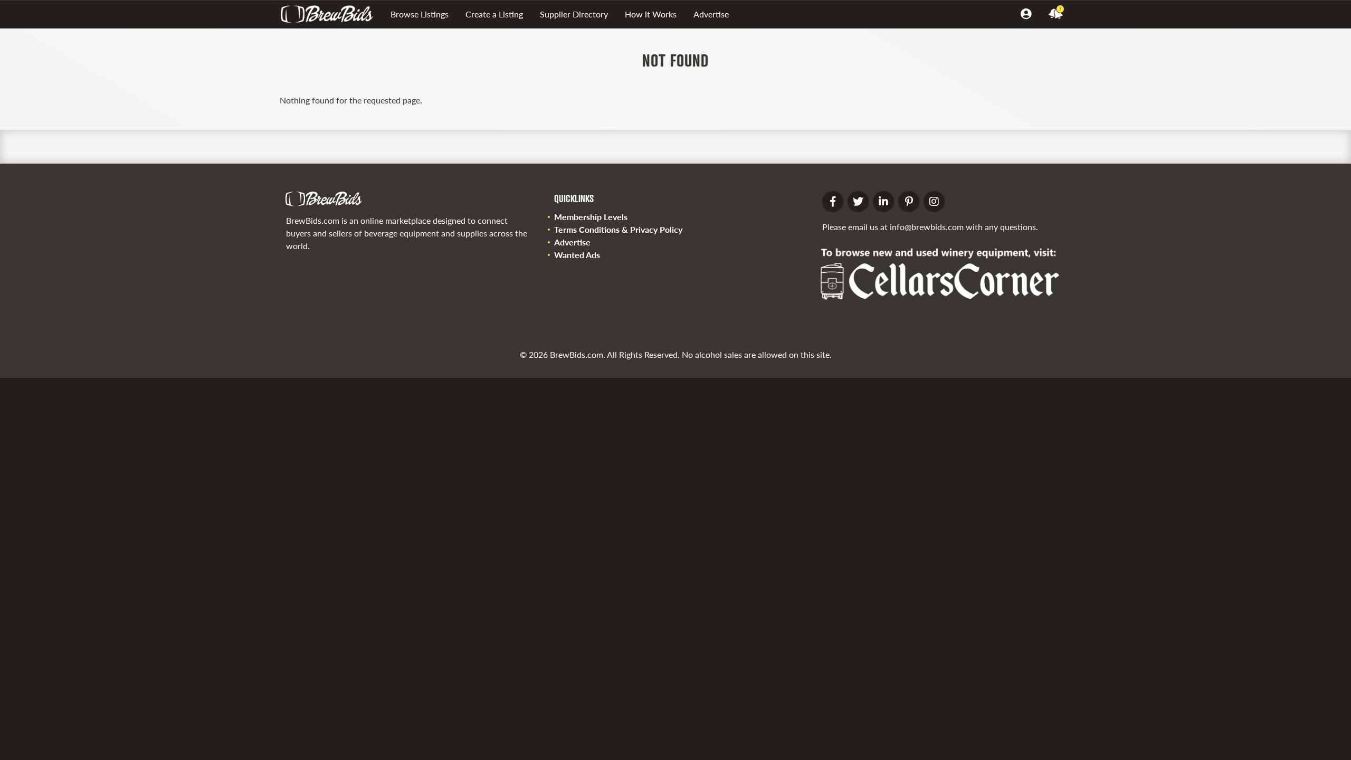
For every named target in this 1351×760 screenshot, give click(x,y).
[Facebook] (832, 201)
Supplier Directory (574, 14)
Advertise (711, 14)
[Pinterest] (908, 201)
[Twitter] (858, 201)
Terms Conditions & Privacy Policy (618, 229)
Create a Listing (494, 14)
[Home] (331, 14)
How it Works (651, 14)
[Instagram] (934, 201)
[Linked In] (883, 201)
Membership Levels (590, 217)
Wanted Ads (577, 255)
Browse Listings (420, 14)
